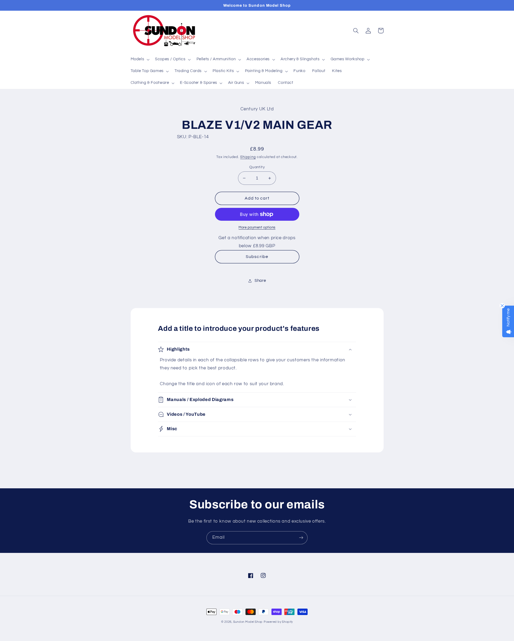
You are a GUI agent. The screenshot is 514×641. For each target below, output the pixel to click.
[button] (139, 59)
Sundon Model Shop (248, 621)
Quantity (257, 167)
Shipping (248, 157)
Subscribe (257, 256)
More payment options (257, 227)
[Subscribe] (301, 537)
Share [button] (260, 281)
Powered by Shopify (278, 621)
